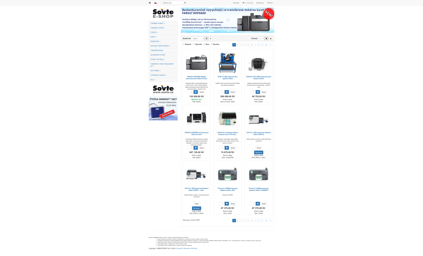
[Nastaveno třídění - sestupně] (210, 38)
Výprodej (198, 44)
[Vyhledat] (185, 3)
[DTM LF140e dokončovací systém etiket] (227, 62)
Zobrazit (254, 38)
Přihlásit (270, 3)
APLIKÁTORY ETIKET (158, 55)
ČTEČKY (153, 32)
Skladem (188, 44)
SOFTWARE (155, 70)
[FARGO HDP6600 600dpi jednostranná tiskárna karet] (197, 62)
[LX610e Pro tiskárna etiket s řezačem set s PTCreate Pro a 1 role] (228, 118)
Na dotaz (259, 152)
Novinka (216, 44)
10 (266, 45)
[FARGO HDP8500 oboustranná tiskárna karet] (197, 118)
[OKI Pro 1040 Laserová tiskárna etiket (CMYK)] (259, 118)
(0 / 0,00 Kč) (248, 3)
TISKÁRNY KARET (157, 23)
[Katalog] (266, 38)
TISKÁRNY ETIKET (157, 28)
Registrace (260, 3)
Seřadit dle (187, 38)
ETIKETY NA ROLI (157, 59)
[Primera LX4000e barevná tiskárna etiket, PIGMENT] (259, 174)
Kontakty (236, 3)
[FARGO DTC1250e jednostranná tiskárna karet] (259, 62)
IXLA (152, 79)
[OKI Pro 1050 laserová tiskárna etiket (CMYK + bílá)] (197, 174)
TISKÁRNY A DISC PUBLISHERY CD (161, 65)
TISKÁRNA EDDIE (156, 50)
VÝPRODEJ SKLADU (158, 75)
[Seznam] (271, 38)
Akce (207, 44)
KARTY (153, 37)
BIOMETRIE (154, 41)
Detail (202, 92)
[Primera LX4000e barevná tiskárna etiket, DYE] (228, 174)
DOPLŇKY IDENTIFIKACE (159, 46)
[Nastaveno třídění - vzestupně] (206, 38)
